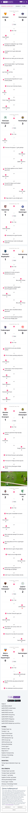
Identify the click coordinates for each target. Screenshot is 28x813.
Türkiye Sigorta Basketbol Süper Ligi (11, 763)
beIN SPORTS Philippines (8, 719)
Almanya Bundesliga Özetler (9, 779)
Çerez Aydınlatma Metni (9, 804)
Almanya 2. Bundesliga (7, 755)
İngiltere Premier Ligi (7, 735)
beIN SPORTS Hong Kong (8, 714)
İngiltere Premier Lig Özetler (9, 777)
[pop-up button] (23, 484)
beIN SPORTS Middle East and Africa (11, 723)
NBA (3, 765)
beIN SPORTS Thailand (7, 717)
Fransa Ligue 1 (5, 746)
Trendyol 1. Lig (5, 731)
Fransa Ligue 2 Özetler (7, 786)
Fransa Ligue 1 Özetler (7, 781)
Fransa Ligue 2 (5, 757)
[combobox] (7, 6)
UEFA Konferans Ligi (7, 742)
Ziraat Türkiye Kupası (7, 733)
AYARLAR (14, 809)
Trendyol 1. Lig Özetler (7, 775)
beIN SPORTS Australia (7, 712)
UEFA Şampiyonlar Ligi (7, 737)
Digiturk (4, 704)
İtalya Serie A (5, 750)
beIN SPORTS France (7, 710)
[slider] (14, 481)
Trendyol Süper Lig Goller (8, 771)
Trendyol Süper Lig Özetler (8, 773)
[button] (8, 2)
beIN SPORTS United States (9, 708)
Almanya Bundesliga (7, 744)
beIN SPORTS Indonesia (8, 721)
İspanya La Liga (5, 748)
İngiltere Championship (8, 753)
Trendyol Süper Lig (6, 729)
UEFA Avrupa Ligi (6, 740)
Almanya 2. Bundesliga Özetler (9, 784)
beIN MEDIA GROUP (7, 706)
